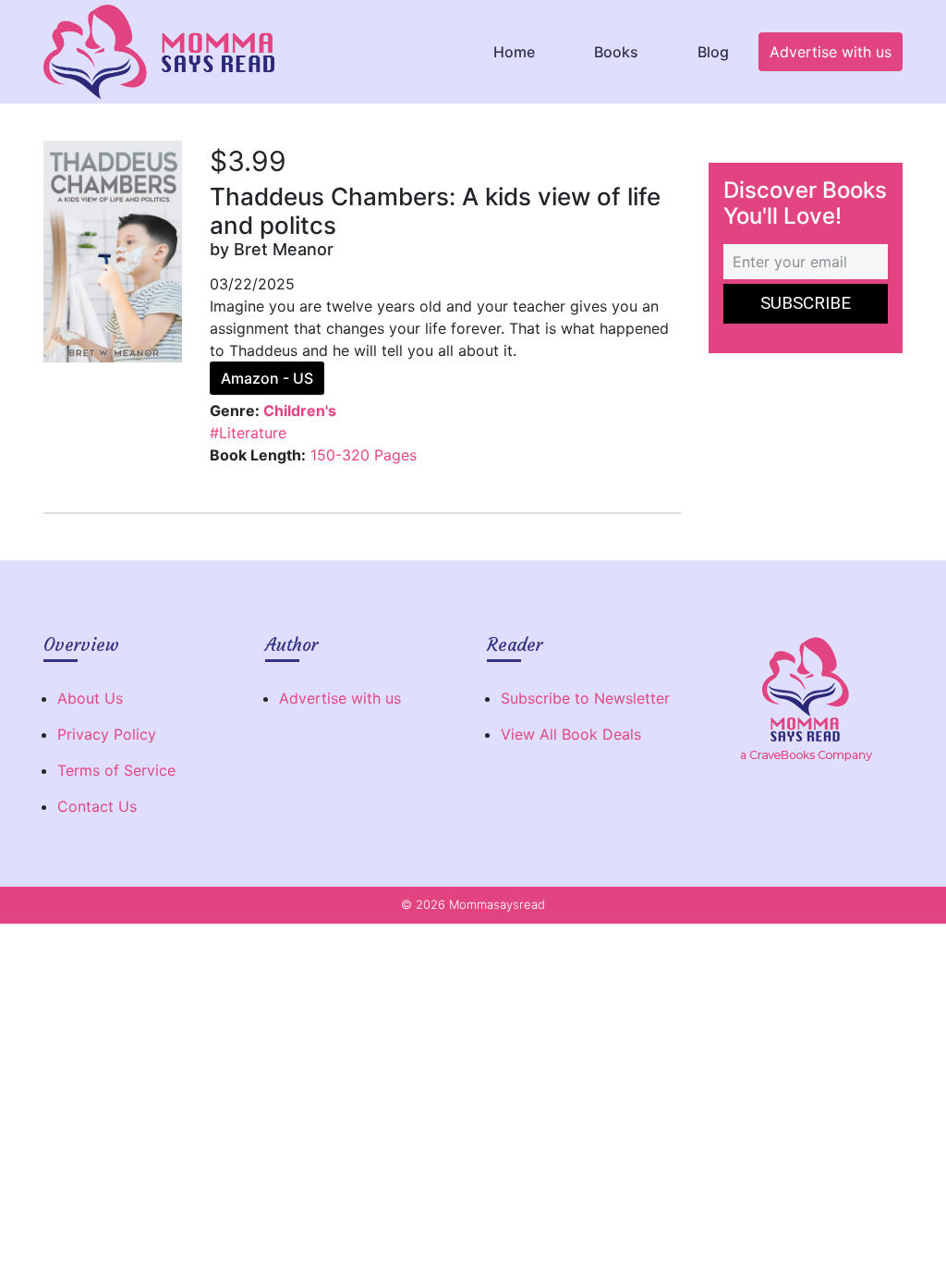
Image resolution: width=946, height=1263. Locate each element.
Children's (299, 410)
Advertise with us (830, 52)
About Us (90, 698)
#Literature (248, 432)
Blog (713, 52)
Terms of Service (116, 770)
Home (514, 52)
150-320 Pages (363, 455)
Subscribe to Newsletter (585, 698)
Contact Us (97, 806)
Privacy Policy (106, 734)
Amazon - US (267, 378)
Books (616, 52)
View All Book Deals (571, 734)
